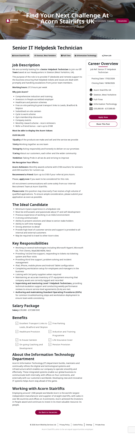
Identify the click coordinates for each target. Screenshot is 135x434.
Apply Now (103, 117)
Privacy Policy (64, 425)
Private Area (100, 425)
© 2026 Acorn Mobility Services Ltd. (43, 425)
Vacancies (122, 21)
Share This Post (103, 124)
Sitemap (89, 425)
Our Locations (100, 21)
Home (76, 21)
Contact (110, 21)
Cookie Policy (78, 425)
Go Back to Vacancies (48, 412)
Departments (86, 21)
